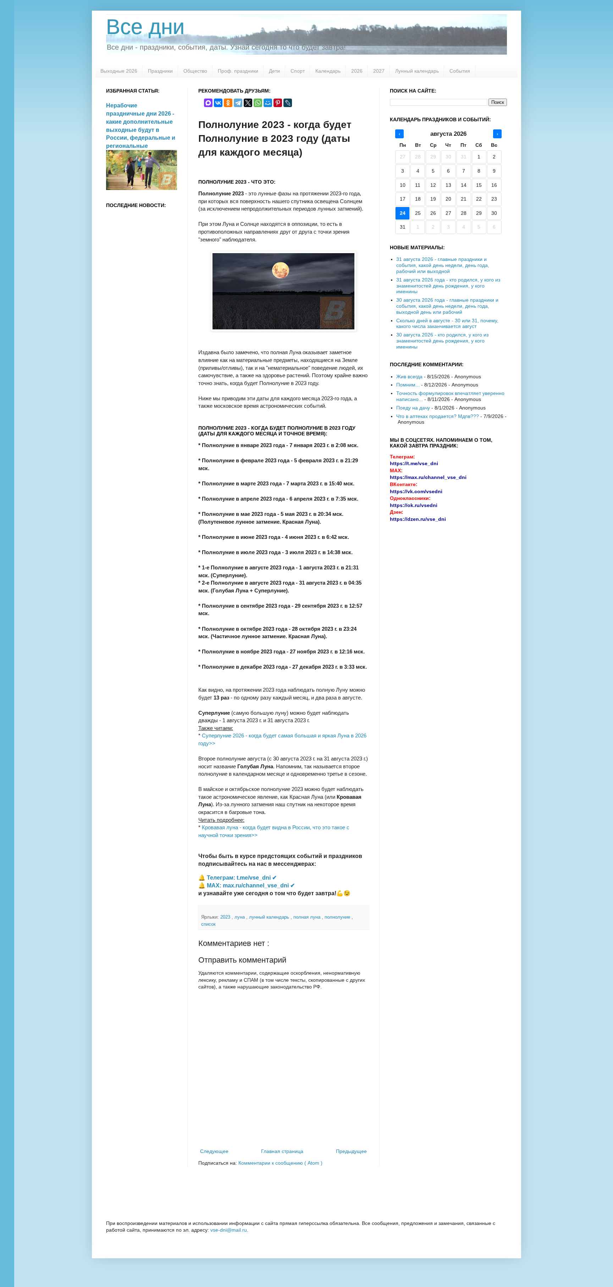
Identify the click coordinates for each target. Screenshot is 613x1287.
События (459, 71)
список (208, 924)
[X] (248, 103)
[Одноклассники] (228, 103)
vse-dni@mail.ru (228, 1230)
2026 (357, 71)
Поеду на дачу (413, 408)
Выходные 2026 (118, 71)
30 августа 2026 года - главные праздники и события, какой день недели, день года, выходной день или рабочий (447, 306)
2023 (226, 917)
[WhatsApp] (258, 103)
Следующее (214, 1151)
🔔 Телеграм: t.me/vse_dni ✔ (237, 878)
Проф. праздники (238, 71)
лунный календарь (270, 917)
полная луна (307, 917)
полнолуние (338, 917)
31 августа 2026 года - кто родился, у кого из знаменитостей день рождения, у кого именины (448, 286)
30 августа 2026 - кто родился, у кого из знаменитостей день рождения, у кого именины (442, 341)
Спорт (298, 71)
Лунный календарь (417, 71)
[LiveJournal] (287, 103)
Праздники (160, 71)
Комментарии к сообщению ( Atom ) (280, 1163)
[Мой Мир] (268, 103)
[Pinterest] (278, 103)
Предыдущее (351, 1151)
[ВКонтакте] (218, 103)
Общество (195, 71)
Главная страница (282, 1151)
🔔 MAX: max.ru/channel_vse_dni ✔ (246, 885)
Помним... (408, 385)
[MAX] (208, 103)
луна (240, 917)
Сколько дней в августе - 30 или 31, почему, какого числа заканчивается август (447, 323)
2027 (379, 71)
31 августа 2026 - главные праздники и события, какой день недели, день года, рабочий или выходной (442, 265)
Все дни (145, 27)
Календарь (328, 71)
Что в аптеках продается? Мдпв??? (437, 416)
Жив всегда (409, 376)
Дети (274, 71)
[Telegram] (238, 103)
